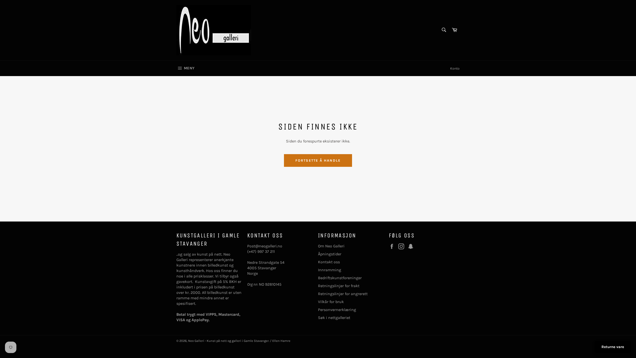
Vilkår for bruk (331, 301)
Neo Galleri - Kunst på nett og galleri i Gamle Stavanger (228, 341)
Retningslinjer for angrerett (343, 293)
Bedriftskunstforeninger (340, 277)
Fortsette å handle (318, 160)
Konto (455, 68)
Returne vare (612, 347)
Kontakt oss (329, 262)
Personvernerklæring (337, 309)
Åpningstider (329, 254)
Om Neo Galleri (331, 246)
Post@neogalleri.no (264, 246)
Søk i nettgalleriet (334, 317)
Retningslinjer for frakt (338, 285)
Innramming (329, 270)
